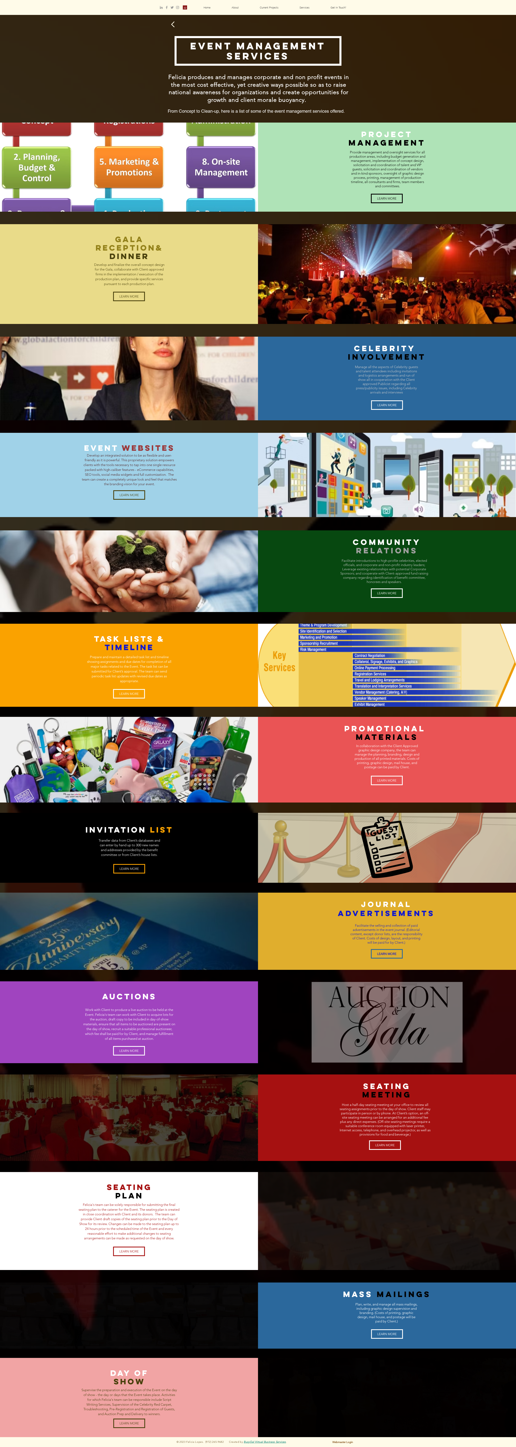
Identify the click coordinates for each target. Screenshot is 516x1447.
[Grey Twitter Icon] (172, 7)
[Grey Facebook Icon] (167, 7)
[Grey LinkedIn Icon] (161, 7)
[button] (304, 7)
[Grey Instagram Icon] (178, 7)
